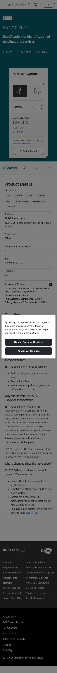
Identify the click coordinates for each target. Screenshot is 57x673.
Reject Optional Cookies (28, 342)
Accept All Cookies (28, 351)
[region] (28, 336)
